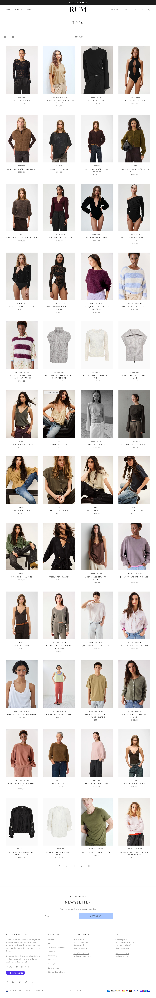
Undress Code (134, 97)
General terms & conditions (57, 947)
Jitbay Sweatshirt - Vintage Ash (134, 578)
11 (89, 866)
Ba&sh (21, 441)
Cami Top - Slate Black (134, 783)
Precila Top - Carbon (59, 577)
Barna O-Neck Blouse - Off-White (96, 376)
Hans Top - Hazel (59, 783)
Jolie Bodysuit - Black (134, 100)
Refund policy (52, 960)
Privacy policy (52, 956)
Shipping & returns (54, 964)
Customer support (54, 968)
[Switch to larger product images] (5, 37)
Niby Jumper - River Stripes (134, 307)
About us (51, 939)
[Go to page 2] (96, 866)
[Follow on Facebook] (7, 982)
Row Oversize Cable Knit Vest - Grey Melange (59, 376)
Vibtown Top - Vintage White (21, 714)
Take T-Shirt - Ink (134, 511)
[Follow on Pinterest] (20, 982)
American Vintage (59, 97)
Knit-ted (21, 97)
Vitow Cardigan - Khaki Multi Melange (134, 715)
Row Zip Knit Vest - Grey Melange (134, 376)
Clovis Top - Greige (59, 444)
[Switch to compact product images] (13, 37)
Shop (29, 10)
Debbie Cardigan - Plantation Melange (134, 170)
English (115, 10)
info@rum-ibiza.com (122, 956)
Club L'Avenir (96, 97)
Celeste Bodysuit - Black (21, 307)
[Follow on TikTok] (26, 982)
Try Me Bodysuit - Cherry (59, 238)
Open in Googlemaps (80, 948)
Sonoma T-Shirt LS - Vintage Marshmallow (134, 853)
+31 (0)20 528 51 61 (81, 953)
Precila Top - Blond (21, 511)
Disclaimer (51, 952)
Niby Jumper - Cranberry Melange (97, 308)
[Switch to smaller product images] (9, 37)
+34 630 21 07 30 (122, 953)
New (8, 10)
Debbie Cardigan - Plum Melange (96, 170)
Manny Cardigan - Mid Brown (21, 169)
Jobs (49, 943)
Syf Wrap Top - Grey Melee (97, 444)
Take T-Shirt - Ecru (96, 511)
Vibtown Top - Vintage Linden (59, 714)
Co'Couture (59, 372)
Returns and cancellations (56, 972)
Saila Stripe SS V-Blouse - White (59, 853)
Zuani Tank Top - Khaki (21, 444)
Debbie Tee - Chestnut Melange (22, 238)
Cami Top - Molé (21, 646)
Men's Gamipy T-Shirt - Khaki (96, 852)
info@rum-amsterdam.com (82, 956)
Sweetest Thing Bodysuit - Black (134, 239)
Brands (18, 10)
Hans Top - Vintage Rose (97, 783)
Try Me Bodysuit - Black (97, 238)
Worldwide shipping (78, 2)
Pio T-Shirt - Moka (59, 511)
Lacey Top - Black (21, 100)
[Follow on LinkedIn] (32, 982)
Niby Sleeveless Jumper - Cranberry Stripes (22, 376)
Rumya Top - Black (97, 100)
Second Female (96, 574)
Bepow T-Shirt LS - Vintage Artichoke (59, 647)
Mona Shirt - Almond (21, 577)
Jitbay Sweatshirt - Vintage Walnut (22, 784)
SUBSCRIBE (95, 916)
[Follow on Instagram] (13, 982)
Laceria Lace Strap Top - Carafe (97, 578)
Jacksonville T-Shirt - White (97, 646)
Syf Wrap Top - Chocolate (134, 444)
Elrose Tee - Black (59, 169)
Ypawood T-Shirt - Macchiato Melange (59, 101)
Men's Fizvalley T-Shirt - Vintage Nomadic (96, 715)
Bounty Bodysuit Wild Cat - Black (59, 308)
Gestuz (59, 166)
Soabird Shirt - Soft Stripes (134, 646)
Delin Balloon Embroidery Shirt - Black (22, 853)
